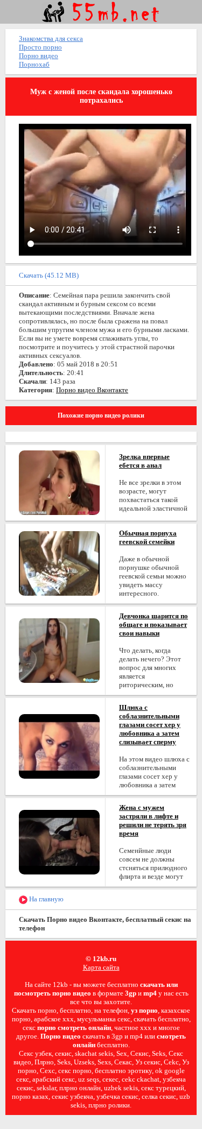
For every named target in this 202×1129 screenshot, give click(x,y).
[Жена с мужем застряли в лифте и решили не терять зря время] (59, 841)
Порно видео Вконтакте (92, 390)
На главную (45, 899)
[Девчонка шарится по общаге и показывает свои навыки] (59, 650)
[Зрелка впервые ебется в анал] (59, 482)
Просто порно (40, 47)
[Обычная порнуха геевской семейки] (59, 563)
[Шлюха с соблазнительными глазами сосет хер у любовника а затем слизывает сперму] (59, 746)
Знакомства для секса (51, 38)
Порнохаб (34, 64)
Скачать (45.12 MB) (49, 275)
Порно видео (38, 56)
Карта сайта (101, 967)
